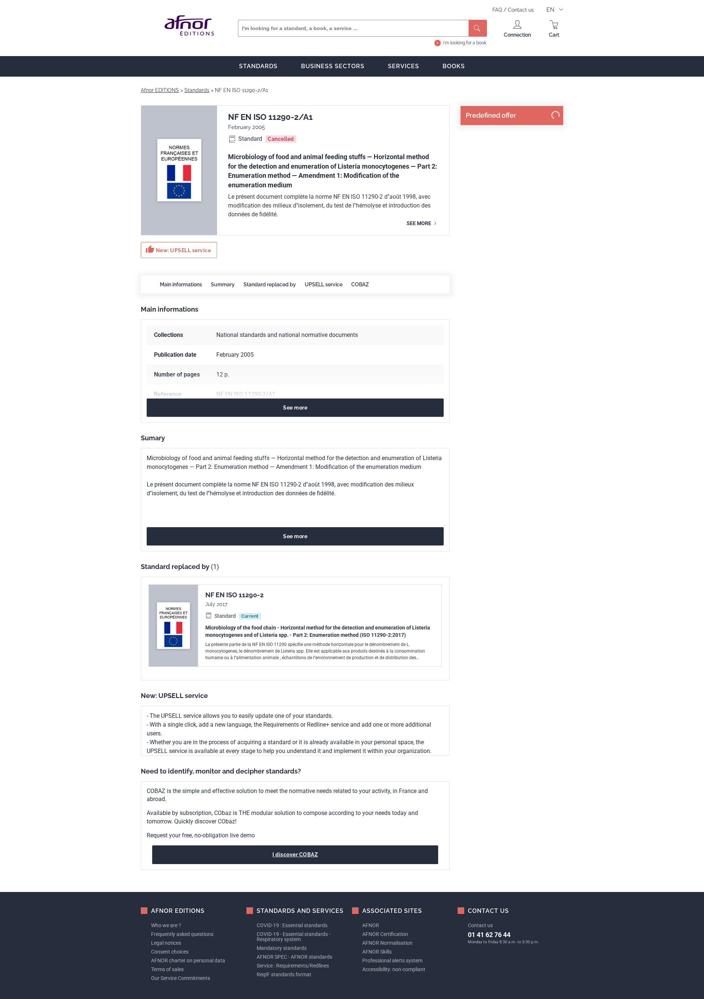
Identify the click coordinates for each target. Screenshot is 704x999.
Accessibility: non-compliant (393, 969)
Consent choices (169, 952)
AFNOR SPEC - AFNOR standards (294, 957)
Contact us (521, 10)
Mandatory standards (282, 948)
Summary (223, 284)
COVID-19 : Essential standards (292, 925)
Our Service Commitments (180, 978)
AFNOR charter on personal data (188, 960)
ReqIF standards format (284, 974)
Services (403, 66)
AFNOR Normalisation (387, 943)
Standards (258, 66)
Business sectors (332, 66)
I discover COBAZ (295, 854)
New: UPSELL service (178, 249)
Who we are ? (166, 925)
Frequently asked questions (182, 934)
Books (454, 66)
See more (419, 223)
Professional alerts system (392, 960)
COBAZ (360, 284)
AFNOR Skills (377, 952)
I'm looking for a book (464, 42)
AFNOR (370, 925)
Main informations (181, 284)
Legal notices (166, 943)
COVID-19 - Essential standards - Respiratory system (293, 936)
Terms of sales (167, 969)
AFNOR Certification (385, 934)
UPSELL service (323, 284)
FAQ (497, 10)
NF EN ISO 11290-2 (234, 595)
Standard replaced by (269, 284)
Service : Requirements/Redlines (293, 966)
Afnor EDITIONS (160, 90)
